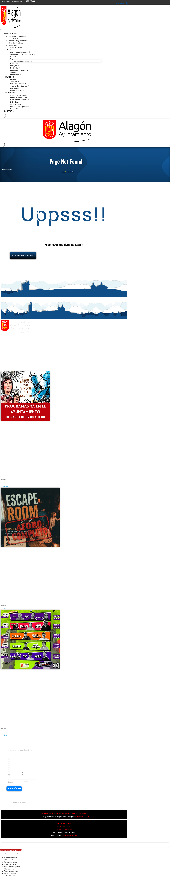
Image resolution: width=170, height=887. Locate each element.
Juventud (26, 767)
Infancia (12, 767)
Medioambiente (15, 769)
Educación (13, 763)
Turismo (12, 775)
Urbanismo (26, 775)
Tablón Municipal (28, 773)
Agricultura (26, 759)
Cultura (12, 761)
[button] (1, 30)
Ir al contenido (5, 848)
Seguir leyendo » (6, 487)
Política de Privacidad (19, 802)
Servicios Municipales (12, 772)
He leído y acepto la (18, 781)
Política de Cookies (62, 814)
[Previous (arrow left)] (1, 884)
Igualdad (26, 765)
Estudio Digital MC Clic (81, 817)
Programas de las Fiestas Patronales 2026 (21, 474)
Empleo (25, 763)
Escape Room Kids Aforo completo (17, 601)
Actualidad (13, 759)
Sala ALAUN (6, 723)
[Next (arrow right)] (3, 884)
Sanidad (26, 769)
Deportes (26, 761)
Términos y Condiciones (79, 814)
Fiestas (12, 765)
